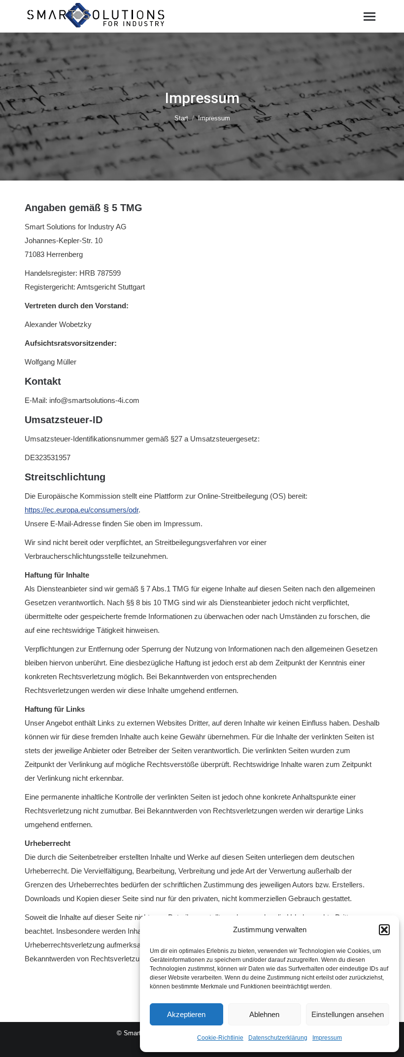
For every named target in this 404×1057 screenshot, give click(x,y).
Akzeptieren (186, 1014)
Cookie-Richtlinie (220, 1037)
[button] (384, 930)
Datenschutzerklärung (277, 1037)
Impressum (327, 1037)
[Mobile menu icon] (369, 16)
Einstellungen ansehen (347, 1014)
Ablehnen (264, 1014)
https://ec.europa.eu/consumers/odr (81, 510)
